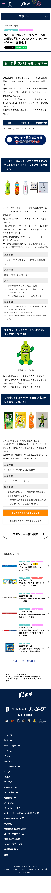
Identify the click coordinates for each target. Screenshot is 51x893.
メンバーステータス (13, 844)
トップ (9, 674)
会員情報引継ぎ (11, 849)
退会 (6, 854)
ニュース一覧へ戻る (25, 661)
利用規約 (8, 823)
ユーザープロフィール (14, 833)
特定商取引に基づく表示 (15, 828)
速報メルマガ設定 (12, 839)
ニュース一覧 (20, 674)
